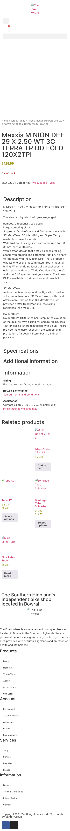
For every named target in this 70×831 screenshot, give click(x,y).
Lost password (10, 735)
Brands (6, 770)
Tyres (30, 120)
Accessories (9, 687)
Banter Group (14, 816)
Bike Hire (7, 763)
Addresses (8, 722)
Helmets (7, 667)
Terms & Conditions (13, 791)
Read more (7, 575)
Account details (11, 715)
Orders (6, 728)
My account (9, 709)
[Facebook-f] (6, 825)
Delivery (7, 785)
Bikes (6, 661)
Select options (9, 518)
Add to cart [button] (42, 467)
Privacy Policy (10, 798)
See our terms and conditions (21, 394)
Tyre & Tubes (18, 120)
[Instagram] (14, 825)
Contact (7, 804)
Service (7, 757)
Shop (5, 750)
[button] (6, 21)
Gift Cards (8, 693)
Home (5, 120)
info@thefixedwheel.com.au (20, 408)
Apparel (7, 680)
